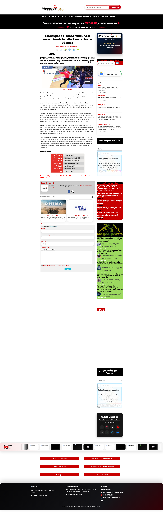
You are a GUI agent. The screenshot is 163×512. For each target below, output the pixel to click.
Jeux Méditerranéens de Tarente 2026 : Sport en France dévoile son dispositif (80, 218)
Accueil (43, 16)
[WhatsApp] (107, 432)
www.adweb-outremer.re (111, 498)
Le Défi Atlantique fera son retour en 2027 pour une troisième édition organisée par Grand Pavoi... (111, 245)
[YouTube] (118, 427)
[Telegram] (112, 432)
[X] (112, 427)
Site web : (43, 241)
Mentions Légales (59, 459)
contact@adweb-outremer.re (113, 492)
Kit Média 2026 (102, 475)
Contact (96, 16)
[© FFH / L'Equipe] (67, 66)
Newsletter (62, 16)
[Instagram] (107, 427)
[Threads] (102, 432)
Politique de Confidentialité (102, 459)
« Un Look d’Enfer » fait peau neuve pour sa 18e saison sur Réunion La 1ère (109, 208)
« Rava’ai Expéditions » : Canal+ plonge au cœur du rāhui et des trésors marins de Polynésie (109, 202)
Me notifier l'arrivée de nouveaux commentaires (56, 265)
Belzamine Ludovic (48, 183)
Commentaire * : (45, 247)
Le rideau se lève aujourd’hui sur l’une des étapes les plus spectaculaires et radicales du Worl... (112, 269)
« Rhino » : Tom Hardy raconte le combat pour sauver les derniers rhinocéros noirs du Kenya (53, 218)
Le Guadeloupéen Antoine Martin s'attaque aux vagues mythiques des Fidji (110, 263)
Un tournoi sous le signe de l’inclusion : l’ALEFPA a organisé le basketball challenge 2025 (110, 275)
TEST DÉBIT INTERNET (108, 16)
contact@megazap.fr (40, 495)
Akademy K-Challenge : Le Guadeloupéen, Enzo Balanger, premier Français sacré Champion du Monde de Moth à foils (110, 288)
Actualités (52, 16)
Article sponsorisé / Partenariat (80, 16)
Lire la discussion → (103, 92)
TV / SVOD (48, 30)
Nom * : (43, 228)
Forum (101, 309)
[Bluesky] (118, 432)
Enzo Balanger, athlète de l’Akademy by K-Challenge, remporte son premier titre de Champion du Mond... (112, 294)
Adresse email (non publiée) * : (49, 235)
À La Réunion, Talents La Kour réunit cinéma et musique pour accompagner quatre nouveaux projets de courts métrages (108, 215)
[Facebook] (102, 427)
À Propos (59, 475)
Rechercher (115, 7)
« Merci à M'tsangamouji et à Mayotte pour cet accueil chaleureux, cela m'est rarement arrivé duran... (112, 257)
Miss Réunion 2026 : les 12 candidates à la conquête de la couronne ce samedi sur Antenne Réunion (109, 195)
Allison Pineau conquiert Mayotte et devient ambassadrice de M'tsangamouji (109, 251)
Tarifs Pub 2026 (59, 467)
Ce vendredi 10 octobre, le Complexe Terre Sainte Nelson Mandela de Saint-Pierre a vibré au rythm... (112, 280)
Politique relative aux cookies (102, 467)
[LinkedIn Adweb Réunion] (102, 500)
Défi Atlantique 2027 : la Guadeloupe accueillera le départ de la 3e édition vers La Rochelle (109, 239)
